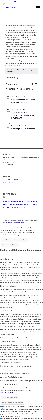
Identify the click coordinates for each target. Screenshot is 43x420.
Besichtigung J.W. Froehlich (23, 128)
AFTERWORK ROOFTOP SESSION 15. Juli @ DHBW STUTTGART (22, 115)
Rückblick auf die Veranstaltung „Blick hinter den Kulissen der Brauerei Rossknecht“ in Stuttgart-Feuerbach (20, 204)
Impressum (27, 2)
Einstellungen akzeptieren (9, 397)
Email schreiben (8, 182)
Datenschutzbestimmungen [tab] (8, 384)
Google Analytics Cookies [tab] (8, 311)
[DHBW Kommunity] (17, 7)
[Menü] (37, 7)
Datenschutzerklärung (20, 240)
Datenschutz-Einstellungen (10, 245)
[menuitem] (17, 1)
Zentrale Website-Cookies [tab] (8, 286)
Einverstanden (6, 240)
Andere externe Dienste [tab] (7, 341)
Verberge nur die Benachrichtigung (12, 402)
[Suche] (31, 7)
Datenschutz (17, 2)
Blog (22, 222)
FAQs (21, 65)
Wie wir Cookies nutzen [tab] (7, 259)
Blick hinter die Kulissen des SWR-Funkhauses (23, 100)
